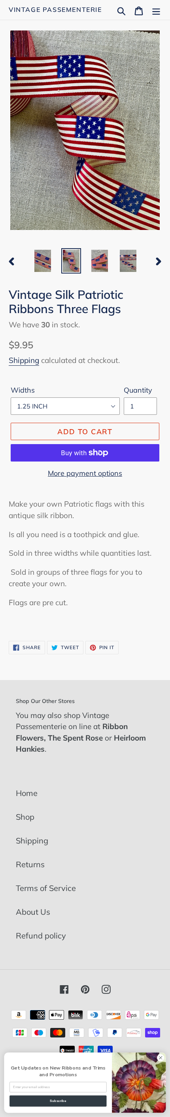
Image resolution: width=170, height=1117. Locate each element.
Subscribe (58, 1101)
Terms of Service (46, 888)
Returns (30, 864)
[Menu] (156, 10)
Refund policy (41, 935)
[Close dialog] (160, 1057)
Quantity (138, 390)
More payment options (85, 473)
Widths (23, 390)
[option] (42, 260)
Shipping (24, 360)
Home (27, 793)
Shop (25, 817)
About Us (33, 912)
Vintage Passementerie (55, 9)
